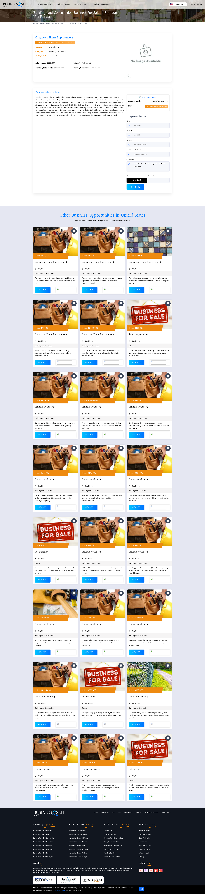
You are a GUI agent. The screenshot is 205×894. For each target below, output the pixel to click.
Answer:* (151, 176)
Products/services (138, 334)
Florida (54, 23)
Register (192, 4)
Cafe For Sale (108, 830)
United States (45, 23)
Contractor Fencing (138, 696)
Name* (129, 121)
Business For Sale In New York (43, 842)
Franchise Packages (145, 845)
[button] (178, 4)
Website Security (144, 853)
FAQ (119, 812)
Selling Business (63, 4)
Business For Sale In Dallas (41, 853)
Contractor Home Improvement (51, 261)
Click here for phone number (156, 106)
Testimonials (128, 812)
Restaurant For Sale (110, 834)
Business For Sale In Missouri (78, 842)
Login (200, 4)
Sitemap (141, 857)
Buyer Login (105, 812)
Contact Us (138, 812)
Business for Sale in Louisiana (78, 834)
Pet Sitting (134, 769)
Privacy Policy (166, 812)
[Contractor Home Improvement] (146, 53)
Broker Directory (144, 830)
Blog (113, 812)
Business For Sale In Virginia (78, 853)
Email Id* (130, 131)
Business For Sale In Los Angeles (43, 838)
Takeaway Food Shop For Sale (113, 838)
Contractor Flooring (45, 696)
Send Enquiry (135, 187)
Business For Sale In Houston (42, 845)
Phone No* (130, 140)
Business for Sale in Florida (77, 830)
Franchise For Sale (110, 853)
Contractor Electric (44, 769)
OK (141, 889)
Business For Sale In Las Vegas (43, 857)
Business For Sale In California (78, 838)
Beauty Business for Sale (111, 842)
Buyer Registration (144, 838)
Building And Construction (78, 23)
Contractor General (45, 406)
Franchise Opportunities (101, 4)
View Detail (42, 290)
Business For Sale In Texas (77, 845)
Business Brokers (80, 4)
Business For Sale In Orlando (42, 830)
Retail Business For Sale (111, 849)
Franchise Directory (145, 834)
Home (35, 23)
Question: (130, 176)
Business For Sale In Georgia (78, 857)
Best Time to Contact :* (134, 150)
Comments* (130, 159)
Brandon (63, 23)
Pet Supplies (41, 551)
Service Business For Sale (112, 857)
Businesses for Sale (45, 4)
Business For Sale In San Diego (43, 849)
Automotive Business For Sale (113, 845)
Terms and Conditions (151, 812)
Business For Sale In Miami (41, 834)
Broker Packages (144, 849)
